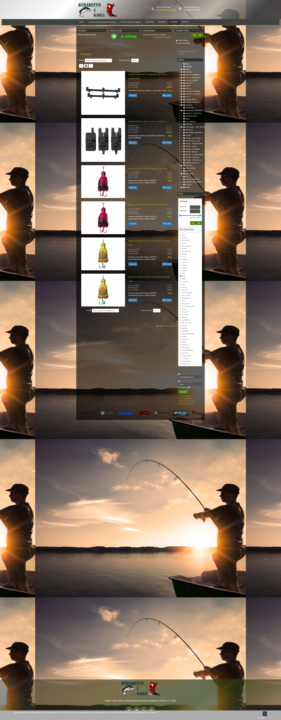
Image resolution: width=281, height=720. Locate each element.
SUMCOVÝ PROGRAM (192, 91)
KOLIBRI (185, 353)
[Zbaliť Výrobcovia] (181, 229)
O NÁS (114, 700)
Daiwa (184, 268)
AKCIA (187, 64)
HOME (107, 700)
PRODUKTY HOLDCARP (193, 182)
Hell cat (184, 270)
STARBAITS (186, 320)
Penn (184, 301)
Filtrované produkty (184, 43)
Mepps (184, 254)
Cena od (183, 206)
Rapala (187, 119)
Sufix (184, 284)
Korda (184, 309)
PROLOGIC (186, 240)
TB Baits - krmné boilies (193, 138)
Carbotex (185, 281)
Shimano (185, 290)
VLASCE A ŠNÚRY (191, 80)
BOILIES (188, 88)
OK (265, 714)
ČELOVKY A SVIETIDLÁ (193, 113)
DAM (183, 279)
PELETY (188, 97)
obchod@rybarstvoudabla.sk (166, 10)
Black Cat (185, 303)
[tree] (190, 126)
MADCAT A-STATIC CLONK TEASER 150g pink (147, 204)
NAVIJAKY (188, 72)
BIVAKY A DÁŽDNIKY (192, 75)
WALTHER (185, 347)
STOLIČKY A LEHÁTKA (193, 94)
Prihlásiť (183, 392)
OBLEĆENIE (189, 174)
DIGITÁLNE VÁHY (191, 116)
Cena (184, 201)
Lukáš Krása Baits (188, 306)
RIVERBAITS (186, 361)
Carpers (185, 237)
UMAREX (185, 345)
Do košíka (168, 95)
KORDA (187, 187)
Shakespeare (186, 298)
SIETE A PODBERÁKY (193, 77)
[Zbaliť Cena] (181, 201)
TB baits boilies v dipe (192, 141)
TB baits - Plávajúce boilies (194, 143)
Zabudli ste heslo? (188, 403)
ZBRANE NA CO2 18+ (192, 163)
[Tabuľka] (81, 66)
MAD (184, 276)
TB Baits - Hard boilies (192, 149)
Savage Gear (186, 251)
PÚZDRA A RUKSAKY (192, 102)
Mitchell (184, 317)
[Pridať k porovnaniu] (171, 90)
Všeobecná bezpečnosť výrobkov (187, 52)
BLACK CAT (189, 108)
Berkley (184, 328)
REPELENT (189, 130)
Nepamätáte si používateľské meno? (187, 399)
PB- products (186, 323)
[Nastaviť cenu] (193, 223)
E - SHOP (172, 700)
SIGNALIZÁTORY (191, 99)
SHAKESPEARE (187, 350)
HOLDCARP (186, 356)
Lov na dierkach (190, 121)
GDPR (120, 700)
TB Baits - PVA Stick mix (193, 160)
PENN (184, 342)
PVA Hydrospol (187, 292)
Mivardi (184, 265)
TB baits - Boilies (190, 146)
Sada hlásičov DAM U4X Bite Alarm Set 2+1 (148, 121)
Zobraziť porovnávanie (161, 36)
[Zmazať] (200, 35)
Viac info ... (261, 717)
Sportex (184, 287)
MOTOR (187, 171)
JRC (183, 273)
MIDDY (184, 248)
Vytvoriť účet (186, 396)
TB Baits (188, 135)
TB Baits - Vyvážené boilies (194, 154)
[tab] (190, 201)
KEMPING (188, 124)
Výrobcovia (188, 229)
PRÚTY (187, 69)
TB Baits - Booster (191, 152)
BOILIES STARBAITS (192, 179)
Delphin (184, 259)
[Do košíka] (169, 90)
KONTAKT (163, 700)
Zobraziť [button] (133, 95)
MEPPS (188, 86)
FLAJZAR (188, 185)
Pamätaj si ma (183, 388)
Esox (184, 235)
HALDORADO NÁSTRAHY (194, 132)
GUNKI (184, 336)
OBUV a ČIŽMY (190, 168)
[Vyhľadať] (194, 35)
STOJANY (188, 105)
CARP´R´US (186, 364)
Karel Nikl (185, 312)
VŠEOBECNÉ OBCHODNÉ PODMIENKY (141, 700)
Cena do (183, 210)
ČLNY (187, 176)
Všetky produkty (183, 40)
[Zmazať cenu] (199, 223)
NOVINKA (188, 66)
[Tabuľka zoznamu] (86, 66)
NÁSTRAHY (189, 83)
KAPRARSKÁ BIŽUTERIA (193, 110)
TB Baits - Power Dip (192, 157)
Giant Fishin (186, 295)
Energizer (185, 314)
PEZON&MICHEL (188, 334)
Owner (184, 243)
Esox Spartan (186, 246)
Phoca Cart (168, 326)
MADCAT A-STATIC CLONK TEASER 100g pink (147, 168)
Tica (183, 257)
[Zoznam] (91, 66)
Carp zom (185, 262)
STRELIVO (188, 165)
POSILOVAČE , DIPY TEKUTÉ (195, 127)
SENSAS (185, 331)
